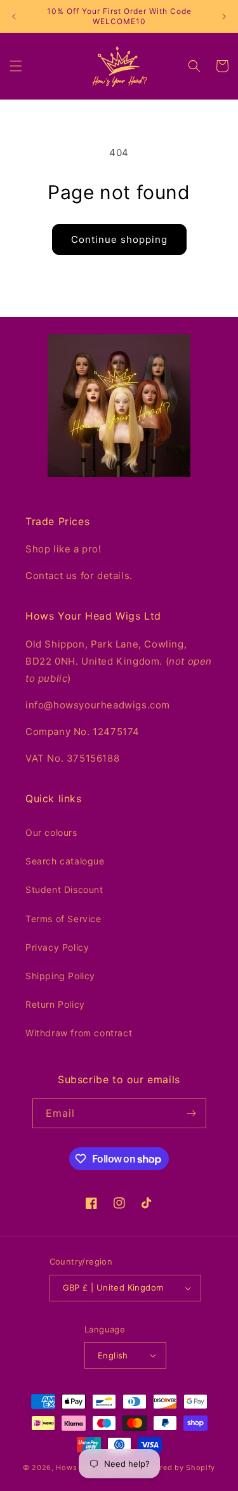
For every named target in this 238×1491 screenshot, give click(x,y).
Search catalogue (65, 861)
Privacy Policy (57, 947)
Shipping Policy (60, 975)
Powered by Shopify (178, 1467)
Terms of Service (63, 918)
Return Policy (55, 1004)
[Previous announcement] (14, 16)
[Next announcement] (224, 16)
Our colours (51, 832)
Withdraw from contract (78, 1032)
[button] (16, 66)
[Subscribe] (192, 1113)
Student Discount (64, 889)
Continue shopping (119, 239)
